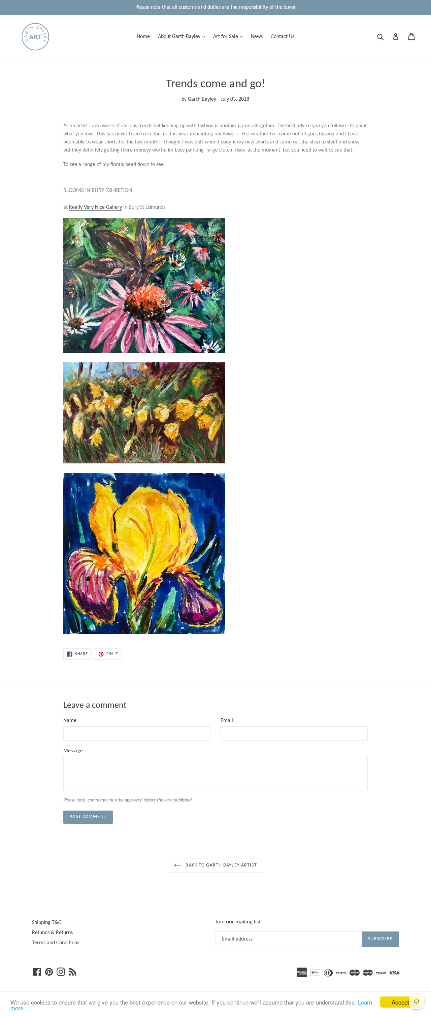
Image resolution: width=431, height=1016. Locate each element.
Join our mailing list (238, 922)
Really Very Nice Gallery (95, 207)
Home (143, 36)
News (257, 36)
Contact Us (282, 36)
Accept (400, 1002)
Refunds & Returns (52, 933)
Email (227, 720)
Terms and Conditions (55, 943)
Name (69, 720)
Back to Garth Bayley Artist (220, 865)
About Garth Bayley (183, 36)
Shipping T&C (46, 922)
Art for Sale (229, 36)
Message (73, 751)
